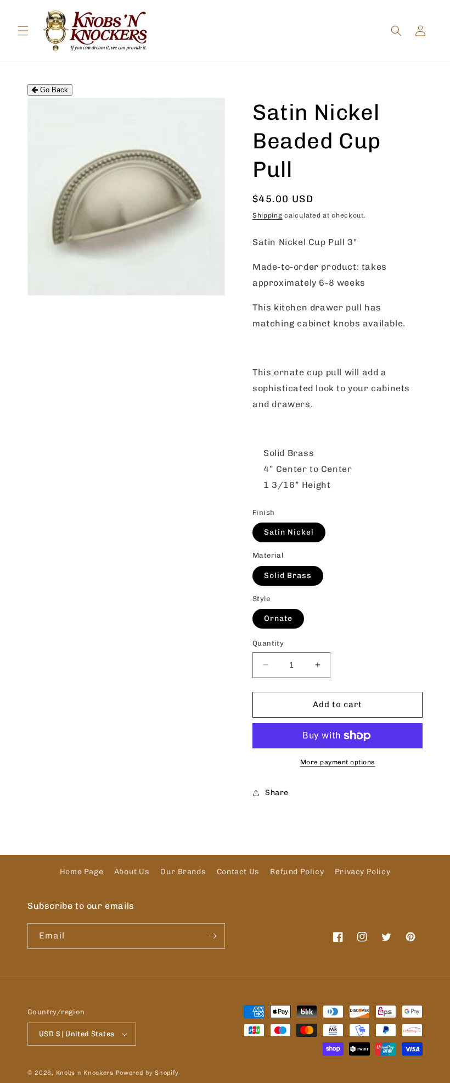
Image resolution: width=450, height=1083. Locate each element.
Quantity (268, 643)
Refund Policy (297, 871)
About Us (132, 871)
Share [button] (277, 792)
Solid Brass (288, 575)
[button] (23, 31)
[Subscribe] (212, 936)
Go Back (53, 90)
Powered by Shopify (147, 1072)
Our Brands (183, 871)
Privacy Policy (362, 871)
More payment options (337, 762)
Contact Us (238, 871)
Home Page (81, 871)
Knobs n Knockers (85, 1072)
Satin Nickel (289, 532)
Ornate (278, 618)
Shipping (267, 215)
